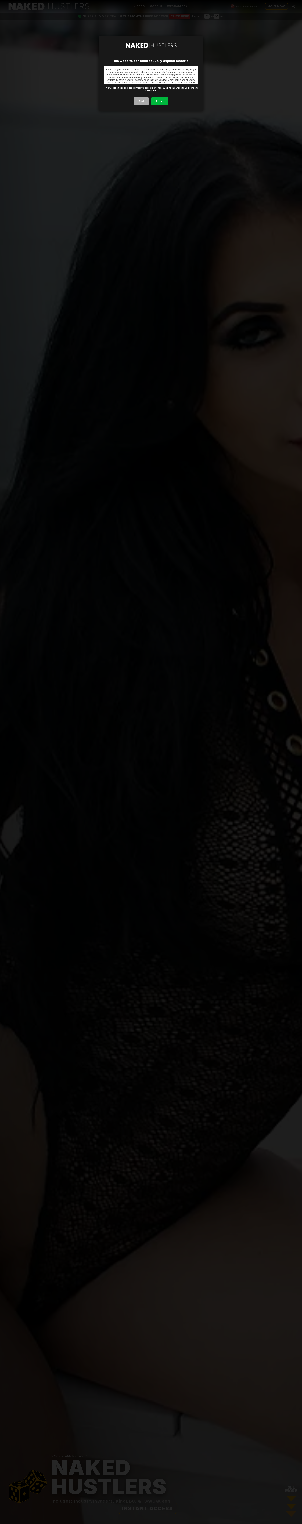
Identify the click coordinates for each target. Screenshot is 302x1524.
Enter (160, 101)
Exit (141, 101)
